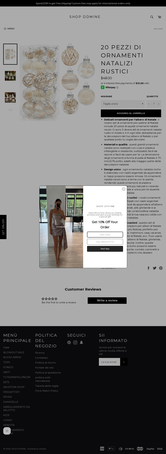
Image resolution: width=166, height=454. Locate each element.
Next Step (105, 248)
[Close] (124, 189)
